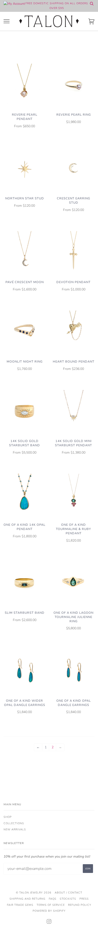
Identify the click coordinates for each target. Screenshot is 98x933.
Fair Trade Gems (20, 905)
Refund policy (79, 905)
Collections (14, 823)
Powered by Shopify (49, 911)
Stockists (68, 899)
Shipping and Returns (27, 899)
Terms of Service (51, 905)
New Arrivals (15, 829)
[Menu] (7, 21)
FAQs (52, 899)
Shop (8, 817)
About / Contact (68, 892)
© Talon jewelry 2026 (33, 892)
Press (84, 899)
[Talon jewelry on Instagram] (49, 922)
